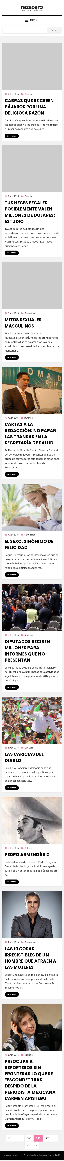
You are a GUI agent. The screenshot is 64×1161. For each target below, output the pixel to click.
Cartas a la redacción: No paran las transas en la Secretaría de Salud (31, 433)
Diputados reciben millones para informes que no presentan (27, 651)
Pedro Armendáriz (27, 855)
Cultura (28, 848)
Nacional (29, 635)
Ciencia (28, 94)
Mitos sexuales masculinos (23, 323)
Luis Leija (29, 747)
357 (48, 1138)
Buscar (54, 30)
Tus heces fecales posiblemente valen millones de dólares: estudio (30, 212)
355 (30, 1138)
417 (30, 1145)
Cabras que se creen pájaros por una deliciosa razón (29, 107)
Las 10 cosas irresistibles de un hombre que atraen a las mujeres (30, 958)
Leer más (11, 136)
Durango (28, 418)
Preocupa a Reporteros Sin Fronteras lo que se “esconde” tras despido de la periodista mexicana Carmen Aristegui (30, 1079)
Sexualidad (30, 313)
